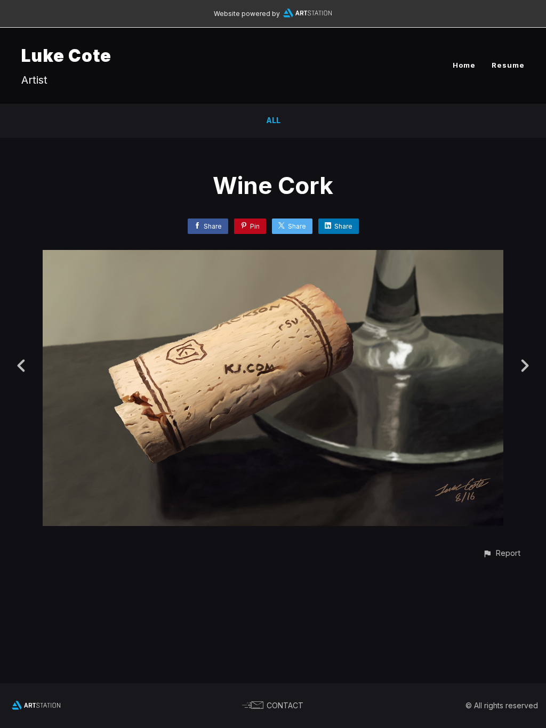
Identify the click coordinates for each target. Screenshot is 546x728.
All (273, 120)
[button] (501, 553)
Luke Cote (66, 55)
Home (464, 65)
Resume (508, 65)
